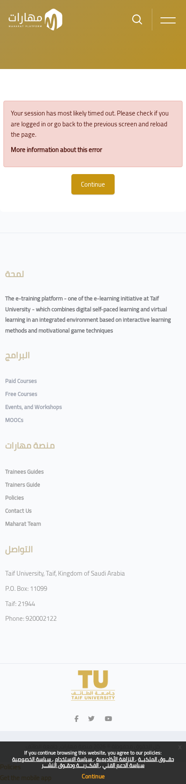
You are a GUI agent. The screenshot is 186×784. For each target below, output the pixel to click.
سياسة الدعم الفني (123, 765)
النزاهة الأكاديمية (115, 759)
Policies (14, 497)
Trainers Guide (22, 484)
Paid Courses (21, 381)
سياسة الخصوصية (32, 759)
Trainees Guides (24, 471)
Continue (93, 776)
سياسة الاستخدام (74, 759)
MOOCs (14, 420)
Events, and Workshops (33, 407)
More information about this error (56, 149)
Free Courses (21, 394)
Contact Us (18, 510)
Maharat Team (23, 523)
